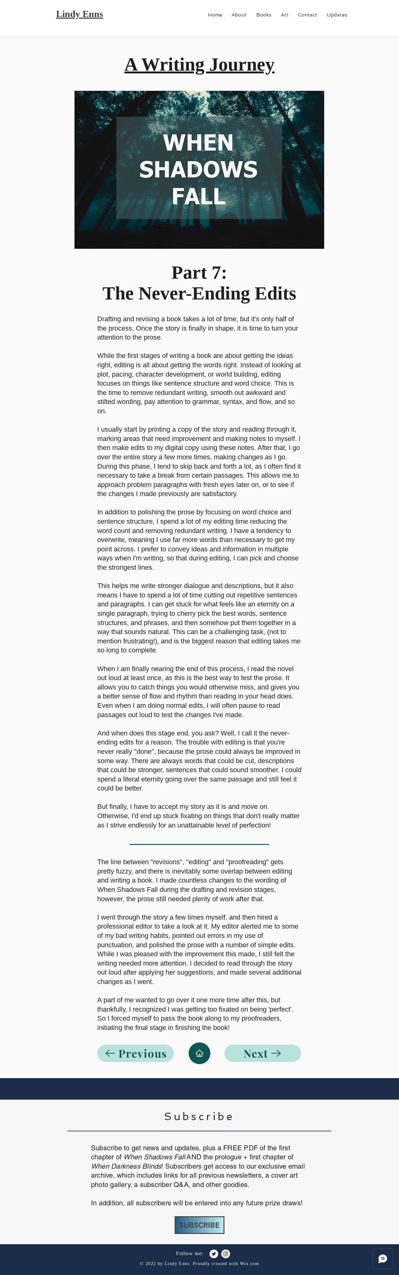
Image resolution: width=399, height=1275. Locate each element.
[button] (264, 15)
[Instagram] (225, 1254)
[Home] (199, 1053)
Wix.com (249, 1263)
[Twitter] (213, 1254)
